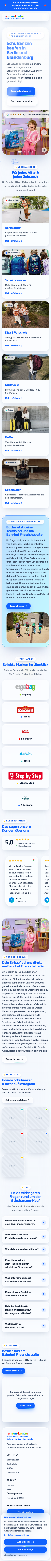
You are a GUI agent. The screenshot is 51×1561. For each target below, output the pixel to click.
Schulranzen (13, 1460)
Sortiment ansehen (22, 101)
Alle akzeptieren (25, 1542)
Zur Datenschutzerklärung (16, 1535)
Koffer (10, 1468)
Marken (10, 1485)
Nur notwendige (25, 1550)
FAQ (9, 1490)
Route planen (13, 1371)
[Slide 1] (19, 152)
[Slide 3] (28, 152)
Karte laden (25, 1406)
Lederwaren (13, 1473)
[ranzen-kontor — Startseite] (14, 17)
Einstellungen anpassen (15, 1555)
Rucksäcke (12, 1464)
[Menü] (44, 17)
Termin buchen (21, 91)
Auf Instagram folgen (18, 1100)
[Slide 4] (32, 152)
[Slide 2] (24, 152)
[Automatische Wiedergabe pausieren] (44, 150)
